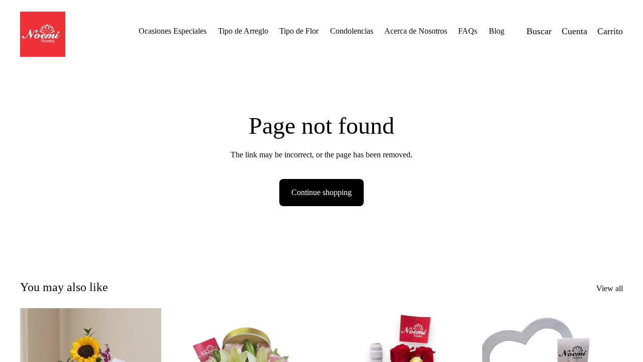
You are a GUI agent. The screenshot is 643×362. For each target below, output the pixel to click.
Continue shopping (321, 192)
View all (609, 288)
